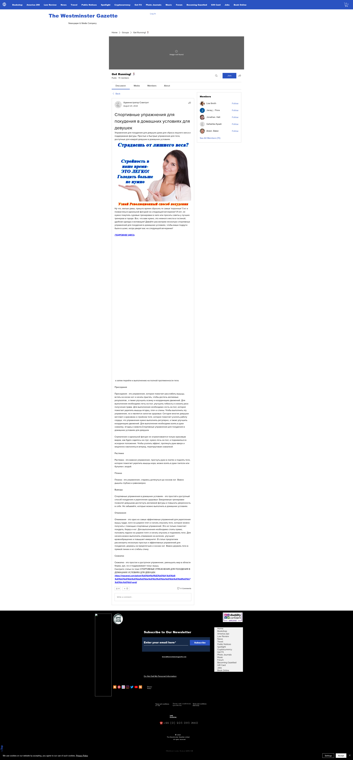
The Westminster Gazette (83, 16)
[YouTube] (136, 687)
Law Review (223, 636)
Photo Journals (224, 654)
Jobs (219, 668)
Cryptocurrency (224, 649)
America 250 (223, 634)
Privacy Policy (82, 755)
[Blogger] (114, 687)
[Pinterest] (119, 687)
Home (220, 628)
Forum (220, 660)
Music (220, 657)
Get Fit (220, 652)
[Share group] (239, 75)
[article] (153, 351)
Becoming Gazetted (226, 662)
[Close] (349, 755)
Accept (341, 755)
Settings (328, 755)
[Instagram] (127, 687)
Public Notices (224, 644)
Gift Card (221, 665)
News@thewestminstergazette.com (174, 657)
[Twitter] (131, 687)
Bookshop (222, 631)
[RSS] (140, 687)
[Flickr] (123, 687)
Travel (220, 641)
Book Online (223, 670)
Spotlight (221, 647)
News (220, 639)
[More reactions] (126, 588)
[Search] (216, 75)
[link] (121, 85)
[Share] (189, 102)
